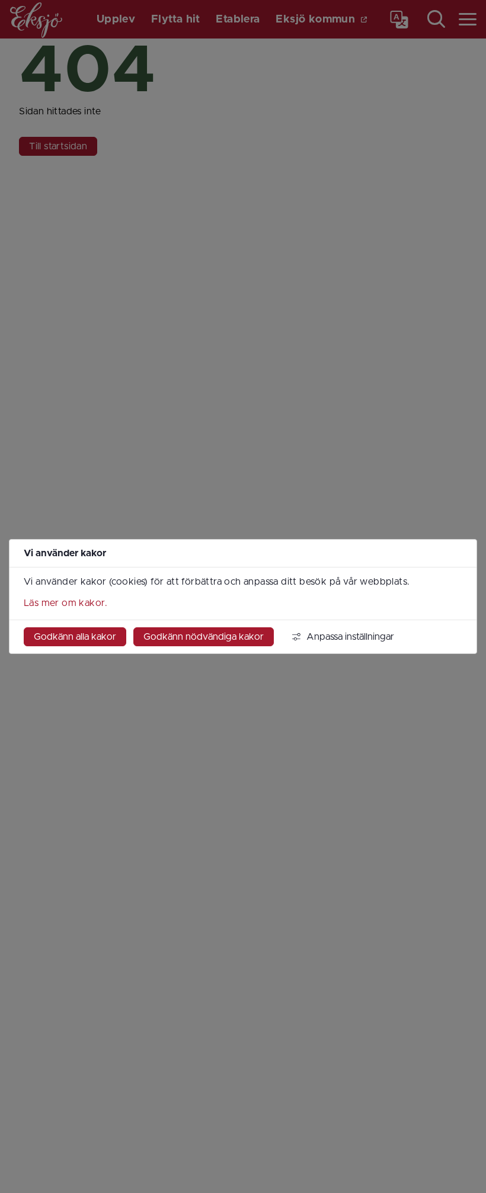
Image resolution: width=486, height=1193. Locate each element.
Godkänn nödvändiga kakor (203, 637)
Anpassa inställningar (350, 637)
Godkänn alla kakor (75, 637)
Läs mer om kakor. (66, 603)
